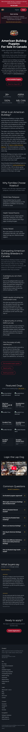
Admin (3, 728)
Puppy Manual (5, 681)
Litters (3, 667)
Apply (23, 9)
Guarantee (4, 677)
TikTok (3, 708)
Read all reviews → (6, 569)
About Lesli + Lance (6, 689)
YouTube (4, 709)
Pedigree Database (6, 715)
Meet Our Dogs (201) (14, 84)
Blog (3, 691)
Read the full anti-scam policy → (14, 22)
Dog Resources (5, 719)
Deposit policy (7, 368)
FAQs (3, 693)
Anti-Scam (4, 695)
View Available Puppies (14, 79)
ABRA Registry (5, 717)
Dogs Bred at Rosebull (7, 665)
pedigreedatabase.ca (19, 73)
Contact (4, 697)
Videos (3, 683)
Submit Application (14, 631)
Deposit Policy (5, 679)
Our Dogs (4, 664)
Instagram (4, 706)
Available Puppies (6, 669)
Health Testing (5, 675)
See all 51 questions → (14, 489)
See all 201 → (22, 388)
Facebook (4, 704)
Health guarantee (8, 373)
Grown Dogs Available (7, 671)
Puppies (17, 9)
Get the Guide (14, 5)
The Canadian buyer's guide (11, 363)
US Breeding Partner (7, 673)
